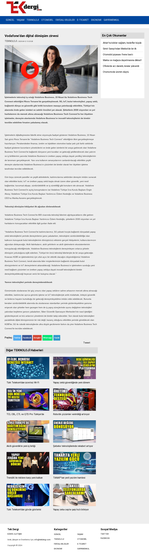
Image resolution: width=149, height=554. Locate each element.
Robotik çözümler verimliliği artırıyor (71, 414)
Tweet (86, 342)
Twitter (17, 338)
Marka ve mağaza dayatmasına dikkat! (122, 60)
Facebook (27, 338)
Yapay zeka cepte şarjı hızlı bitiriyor (71, 509)
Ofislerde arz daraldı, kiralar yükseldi (121, 66)
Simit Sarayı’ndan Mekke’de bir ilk (119, 48)
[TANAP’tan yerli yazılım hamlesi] (74, 473)
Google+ (37, 338)
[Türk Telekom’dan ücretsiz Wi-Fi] (28, 378)
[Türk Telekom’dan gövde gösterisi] (28, 505)
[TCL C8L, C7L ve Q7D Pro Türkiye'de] (28, 410)
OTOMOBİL (47, 20)
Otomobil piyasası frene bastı (118, 54)
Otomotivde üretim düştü (116, 72)
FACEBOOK (105, 538)
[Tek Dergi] (25, 13)
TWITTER (105, 534)
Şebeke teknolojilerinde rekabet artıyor (73, 446)
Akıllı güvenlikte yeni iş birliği (21, 446)
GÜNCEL (10, 20)
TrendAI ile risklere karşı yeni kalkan (25, 477)
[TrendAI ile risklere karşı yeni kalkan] (28, 473)
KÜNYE (10, 534)
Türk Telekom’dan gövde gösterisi (24, 509)
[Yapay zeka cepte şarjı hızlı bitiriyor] (74, 505)
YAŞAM (20, 20)
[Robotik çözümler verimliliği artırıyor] (74, 410)
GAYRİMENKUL (111, 20)
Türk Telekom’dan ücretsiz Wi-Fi (23, 382)
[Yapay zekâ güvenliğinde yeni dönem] (74, 378)
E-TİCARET (83, 20)
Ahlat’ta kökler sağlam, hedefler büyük (122, 42)
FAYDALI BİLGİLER (65, 20)
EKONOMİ (96, 20)
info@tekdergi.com (42, 540)
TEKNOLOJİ (33, 20)
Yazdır (57, 338)
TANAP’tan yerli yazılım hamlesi (69, 477)
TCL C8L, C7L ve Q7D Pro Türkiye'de (25, 414)
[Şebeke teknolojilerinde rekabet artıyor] (74, 441)
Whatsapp (47, 338)
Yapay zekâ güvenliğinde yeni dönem (71, 382)
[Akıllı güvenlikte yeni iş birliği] (28, 441)
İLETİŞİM (18, 534)
